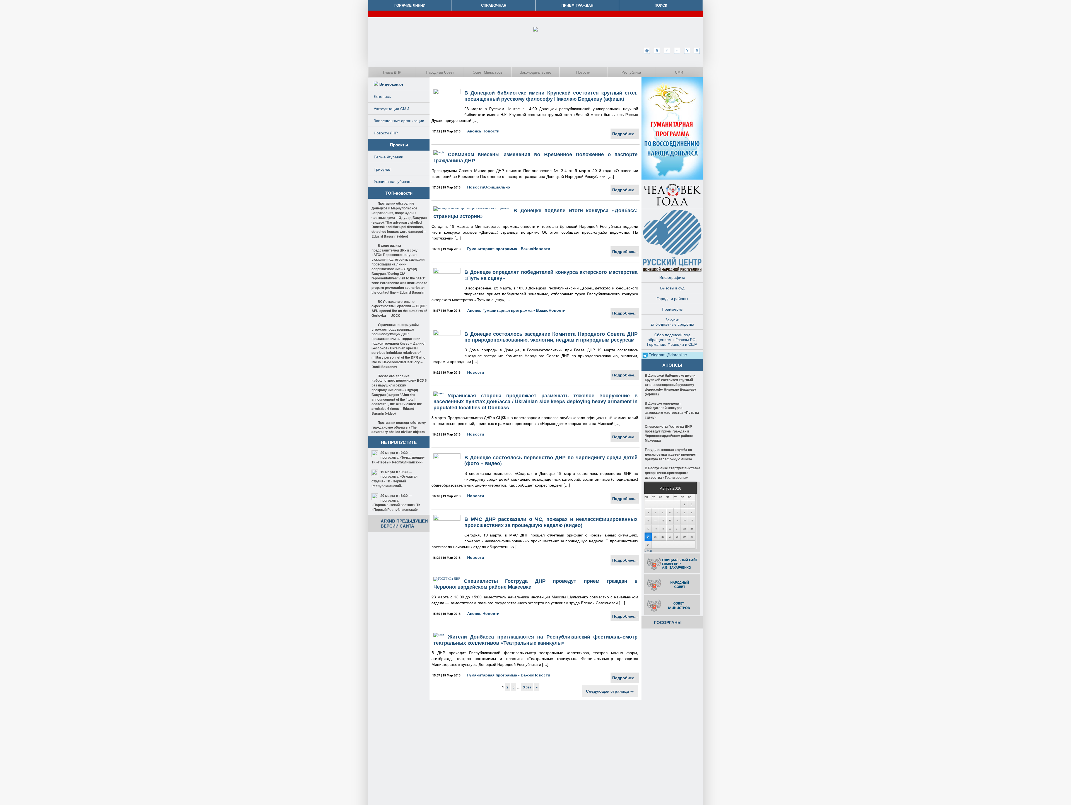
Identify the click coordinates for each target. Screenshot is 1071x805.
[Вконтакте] (657, 51)
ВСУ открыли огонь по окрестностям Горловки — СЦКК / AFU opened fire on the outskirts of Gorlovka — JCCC (399, 308)
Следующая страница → (610, 691)
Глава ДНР (392, 72)
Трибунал (382, 169)
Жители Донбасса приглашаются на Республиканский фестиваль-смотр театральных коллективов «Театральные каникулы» (535, 639)
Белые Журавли (388, 156)
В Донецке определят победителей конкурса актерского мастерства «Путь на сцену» (551, 275)
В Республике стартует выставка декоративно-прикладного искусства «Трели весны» (672, 472)
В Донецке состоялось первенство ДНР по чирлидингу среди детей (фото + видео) (551, 460)
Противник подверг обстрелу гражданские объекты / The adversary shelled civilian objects (399, 427)
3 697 (527, 687)
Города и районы (672, 298)
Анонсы (475, 131)
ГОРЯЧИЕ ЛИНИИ (409, 5)
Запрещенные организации (399, 120)
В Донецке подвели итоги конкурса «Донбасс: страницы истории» (535, 213)
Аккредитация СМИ (391, 108)
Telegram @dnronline (668, 354)
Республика (631, 72)
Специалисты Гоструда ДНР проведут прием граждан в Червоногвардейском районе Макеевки (535, 584)
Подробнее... (625, 133)
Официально (497, 187)
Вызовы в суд (672, 288)
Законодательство (535, 72)
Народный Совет (440, 72)
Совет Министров (487, 72)
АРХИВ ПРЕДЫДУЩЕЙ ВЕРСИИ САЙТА (404, 523)
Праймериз (672, 309)
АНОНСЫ (672, 365)
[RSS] (697, 51)
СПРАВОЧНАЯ (493, 5)
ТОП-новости (399, 193)
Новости (583, 72)
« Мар (648, 550)
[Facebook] (667, 51)
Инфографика (672, 277)
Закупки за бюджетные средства (672, 322)
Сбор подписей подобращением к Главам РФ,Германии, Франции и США (672, 339)
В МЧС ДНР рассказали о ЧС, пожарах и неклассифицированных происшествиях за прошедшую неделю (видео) (551, 522)
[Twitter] (677, 51)
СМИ (679, 72)
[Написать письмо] (647, 51)
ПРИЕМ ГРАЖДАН (577, 5)
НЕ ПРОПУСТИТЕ (399, 442)
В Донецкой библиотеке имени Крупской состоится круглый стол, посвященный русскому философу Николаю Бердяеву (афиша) (551, 95)
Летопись (382, 96)
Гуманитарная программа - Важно (500, 248)
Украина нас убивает (393, 181)
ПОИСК (661, 5)
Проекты (399, 145)
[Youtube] (687, 51)
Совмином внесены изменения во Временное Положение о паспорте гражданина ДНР (535, 157)
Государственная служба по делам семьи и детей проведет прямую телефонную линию (671, 454)
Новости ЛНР (386, 133)
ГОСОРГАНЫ (668, 622)
